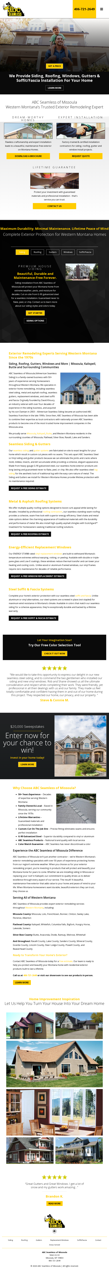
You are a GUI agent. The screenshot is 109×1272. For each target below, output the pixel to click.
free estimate (66, 961)
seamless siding (21, 450)
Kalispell (41, 433)
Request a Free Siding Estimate (28, 488)
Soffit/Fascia (82, 1240)
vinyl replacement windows (48, 553)
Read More (54, 1203)
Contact (98, 1240)
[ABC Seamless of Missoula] (13, 9)
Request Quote (81, 156)
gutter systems (41, 450)
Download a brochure (28, 156)
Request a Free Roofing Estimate (30, 534)
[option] (22, 253)
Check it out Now (54, 653)
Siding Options (35, 320)
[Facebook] (54, 1231)
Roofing (24, 1240)
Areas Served (54, 1245)
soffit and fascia (83, 595)
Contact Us (54, 206)
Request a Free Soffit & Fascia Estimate (33, 618)
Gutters (39, 1240)
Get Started (35, 313)
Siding (10, 1240)
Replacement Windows (59, 1240)
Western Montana (34, 907)
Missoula (31, 433)
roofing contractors (52, 511)
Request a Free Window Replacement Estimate (37, 576)
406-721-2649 (84, 9)
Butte (49, 433)
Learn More (54, 87)
